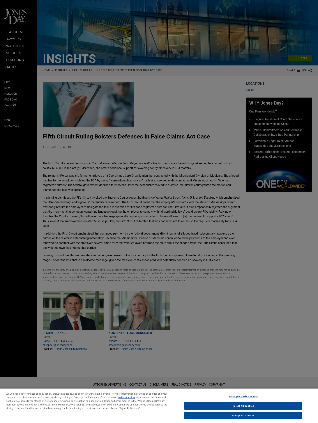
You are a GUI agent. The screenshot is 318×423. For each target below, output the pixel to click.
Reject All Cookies (243, 406)
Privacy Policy (126, 397)
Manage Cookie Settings (243, 396)
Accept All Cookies (243, 415)
